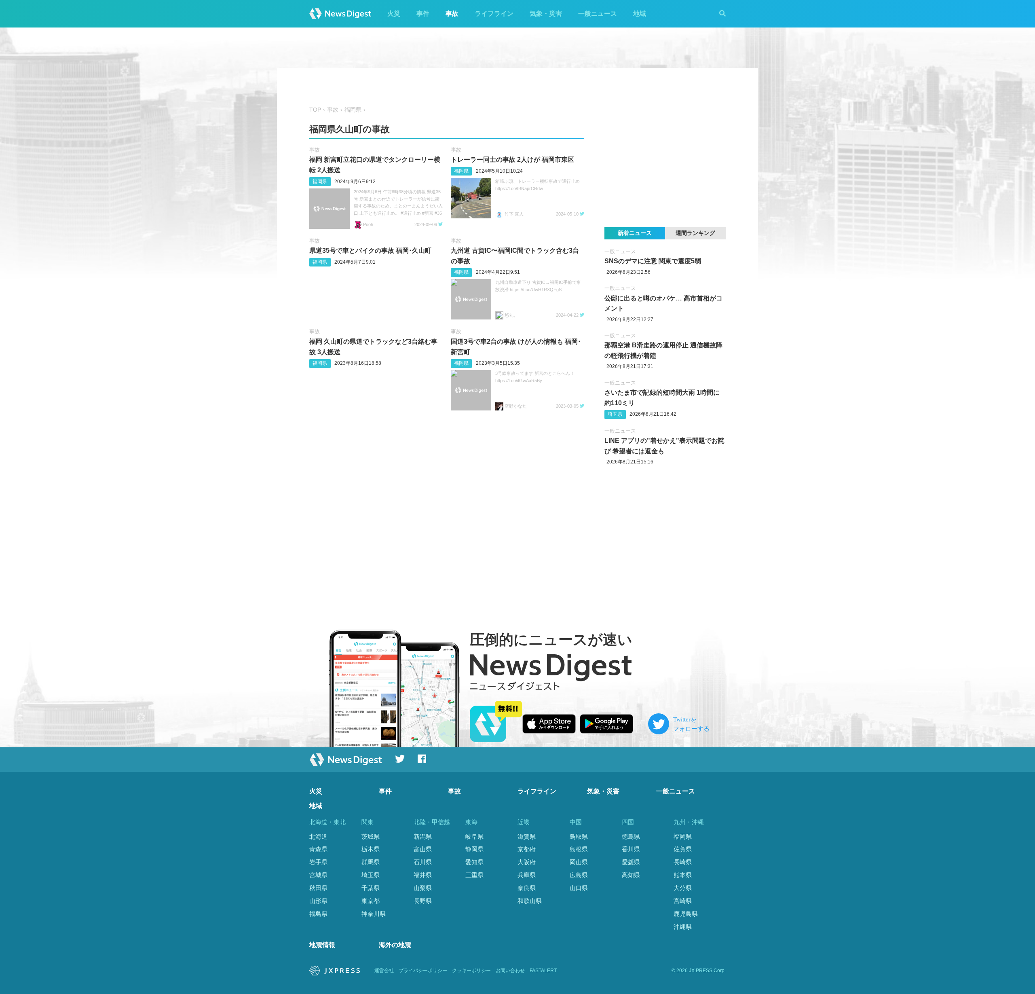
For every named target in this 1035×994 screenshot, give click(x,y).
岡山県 (579, 862)
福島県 (318, 913)
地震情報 (322, 944)
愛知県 (474, 862)
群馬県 (370, 862)
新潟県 (423, 836)
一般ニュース (597, 13)
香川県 (631, 849)
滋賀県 (527, 836)
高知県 (631, 874)
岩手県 (318, 862)
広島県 (579, 874)
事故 (452, 13)
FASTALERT (543, 970)
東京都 (370, 900)
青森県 (318, 849)
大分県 (683, 887)
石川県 (423, 862)
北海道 (318, 836)
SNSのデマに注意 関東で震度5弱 (652, 261)
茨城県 (370, 836)
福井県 (423, 874)
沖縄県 (683, 926)
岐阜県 (474, 836)
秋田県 (318, 887)
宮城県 (318, 874)
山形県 (318, 900)
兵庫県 (527, 874)
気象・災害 (546, 13)
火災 (393, 13)
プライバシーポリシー (423, 970)
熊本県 (683, 874)
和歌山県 (530, 900)
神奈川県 (373, 913)
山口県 (579, 887)
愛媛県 (631, 862)
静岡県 (474, 849)
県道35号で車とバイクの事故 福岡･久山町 (370, 250)
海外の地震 (395, 944)
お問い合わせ (510, 970)
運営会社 (384, 970)
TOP (315, 110)
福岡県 (352, 110)
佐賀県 (683, 849)
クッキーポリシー (471, 970)
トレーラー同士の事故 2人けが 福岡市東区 (512, 159)
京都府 (527, 849)
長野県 (423, 900)
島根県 (579, 849)
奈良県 (527, 887)
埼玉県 (615, 414)
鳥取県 (579, 836)
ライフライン (494, 13)
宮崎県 (683, 900)
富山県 (423, 849)
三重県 (474, 874)
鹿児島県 (686, 913)
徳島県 (631, 836)
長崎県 (683, 862)
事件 (422, 13)
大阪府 (527, 862)
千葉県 (370, 887)
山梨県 (423, 887)
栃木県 (370, 849)
